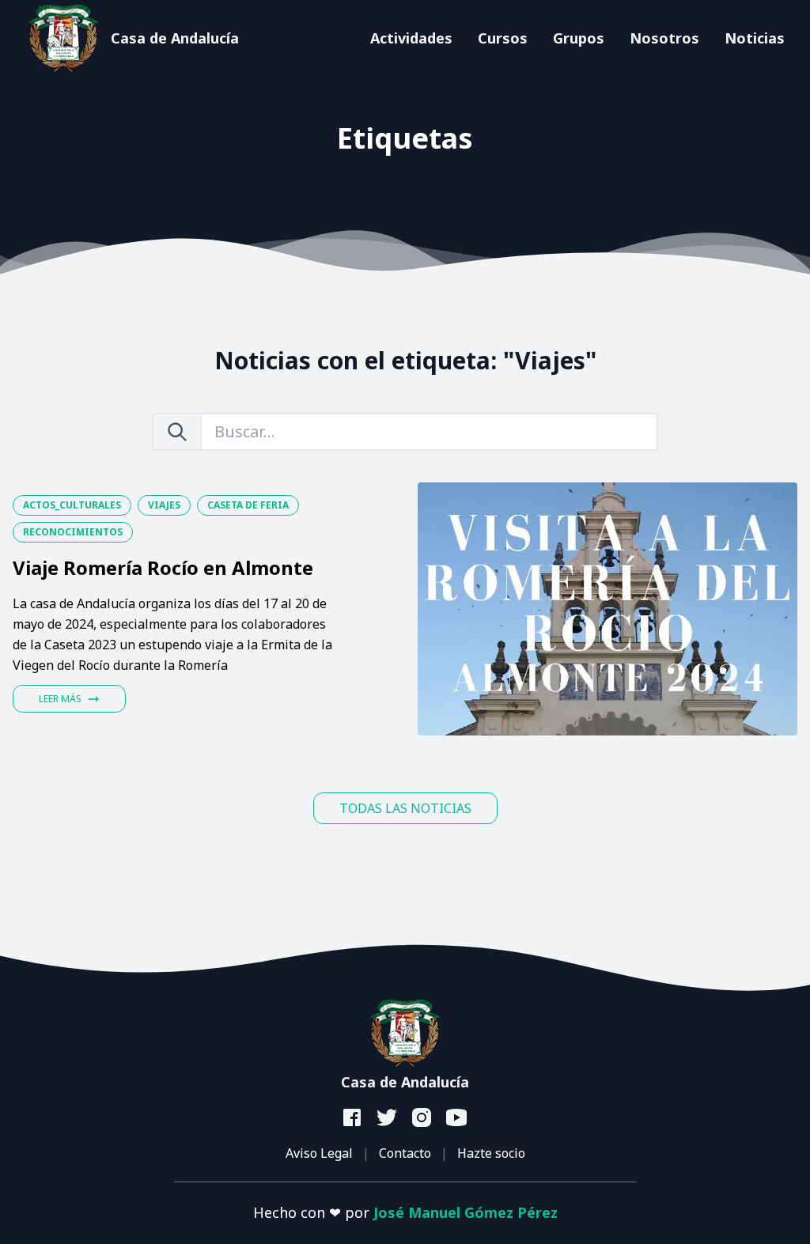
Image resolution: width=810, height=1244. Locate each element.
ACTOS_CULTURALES (72, 505)
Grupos (578, 37)
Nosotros (664, 37)
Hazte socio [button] (491, 1153)
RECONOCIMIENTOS (73, 532)
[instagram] (422, 1118)
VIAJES (164, 505)
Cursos (503, 37)
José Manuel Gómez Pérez (465, 1212)
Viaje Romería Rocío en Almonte (163, 567)
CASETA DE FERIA (248, 505)
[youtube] (457, 1118)
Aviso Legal (319, 1153)
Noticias (755, 37)
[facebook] (352, 1118)
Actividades (411, 37)
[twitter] (387, 1118)
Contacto (405, 1153)
